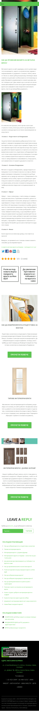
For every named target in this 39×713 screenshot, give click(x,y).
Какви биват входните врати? (13, 604)
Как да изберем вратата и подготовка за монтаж (19, 546)
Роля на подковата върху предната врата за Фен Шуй (10, 274)
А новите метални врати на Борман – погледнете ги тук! (19, 247)
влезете (10, 526)
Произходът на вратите (18, 628)
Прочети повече (19, 354)
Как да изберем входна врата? (13, 575)
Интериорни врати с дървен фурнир (20, 468)
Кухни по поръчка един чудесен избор (16, 598)
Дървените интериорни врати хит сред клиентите (20, 601)
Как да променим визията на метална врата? (18, 566)
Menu (2, 4)
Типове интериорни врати (19, 398)
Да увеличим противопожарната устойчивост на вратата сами (29, 275)
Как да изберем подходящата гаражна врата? (18, 578)
